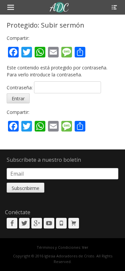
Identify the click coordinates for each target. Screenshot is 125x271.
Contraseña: (20, 87)
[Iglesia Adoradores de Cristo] (59, 7)
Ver (85, 247)
